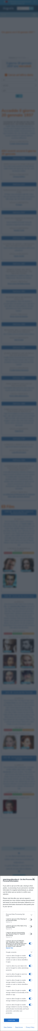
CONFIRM (11, 1020)
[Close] (34, 879)
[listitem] (19, 914)
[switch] (30, 920)
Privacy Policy (30, 1027)
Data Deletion (8, 1027)
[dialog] (19, 953)
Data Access (19, 1027)
